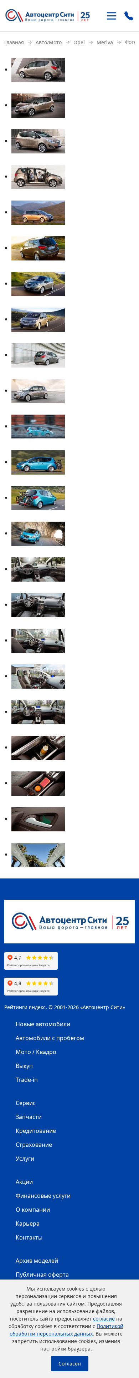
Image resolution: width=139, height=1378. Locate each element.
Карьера (28, 1223)
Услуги (25, 1158)
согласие (104, 1318)
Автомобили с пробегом (50, 1038)
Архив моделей (37, 1261)
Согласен (69, 1363)
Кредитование (36, 1131)
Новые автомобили (43, 1024)
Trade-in (27, 1080)
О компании (33, 1210)
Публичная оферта (42, 1274)
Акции (24, 1182)
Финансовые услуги (43, 1196)
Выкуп (24, 1066)
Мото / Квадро (36, 1052)
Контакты (29, 1237)
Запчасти (29, 1117)
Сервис (26, 1103)
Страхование (34, 1145)
